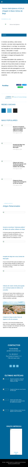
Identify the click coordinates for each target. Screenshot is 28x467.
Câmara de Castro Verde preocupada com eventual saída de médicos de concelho (19, 164)
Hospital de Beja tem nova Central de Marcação (19, 146)
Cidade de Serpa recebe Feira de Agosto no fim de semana (19, 182)
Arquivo (4, 35)
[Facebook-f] (3, 110)
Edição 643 (16, 453)
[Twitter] (9, 110)
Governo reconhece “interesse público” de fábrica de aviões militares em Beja (19, 129)
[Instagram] (15, 110)
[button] (26, 2)
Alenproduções (16, 463)
